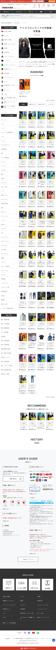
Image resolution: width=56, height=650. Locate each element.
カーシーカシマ (4, 216)
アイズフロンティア (5, 145)
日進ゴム (3, 224)
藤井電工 (3, 299)
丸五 (2, 232)
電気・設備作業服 (5, 340)
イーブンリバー (4, 283)
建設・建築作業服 (5, 319)
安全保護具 (6, 73)
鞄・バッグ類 (40, 613)
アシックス (3, 119)
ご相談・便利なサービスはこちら (28, 648)
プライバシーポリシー (45, 638)
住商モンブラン (4, 195)
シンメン (3, 220)
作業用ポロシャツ (8, 69)
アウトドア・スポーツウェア (9, 604)
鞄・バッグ (6, 90)
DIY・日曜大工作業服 (6, 353)
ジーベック (3, 165)
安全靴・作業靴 (7, 31)
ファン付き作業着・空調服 (9, 98)
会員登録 (7, 638)
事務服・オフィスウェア (9, 44)
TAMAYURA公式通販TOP (6, 22)
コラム (51, 11)
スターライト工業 (5, 287)
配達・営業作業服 (5, 344)
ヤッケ (5, 81)
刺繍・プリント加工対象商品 (9, 106)
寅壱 (2, 153)
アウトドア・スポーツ (9, 56)
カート (48, 7)
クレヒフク (3, 182)
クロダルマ (3, 170)
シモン (2, 136)
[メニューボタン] (53, 5)
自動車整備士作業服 (5, 348)
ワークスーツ (7, 60)
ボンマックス (4, 199)
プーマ (2, 128)
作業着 (38, 596)
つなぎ (5, 94)
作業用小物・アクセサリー (9, 86)
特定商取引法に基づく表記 (32, 638)
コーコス (3, 161)
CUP (2, 207)
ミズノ (2, 124)
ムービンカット (4, 237)
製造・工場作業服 (5, 323)
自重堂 (2, 258)
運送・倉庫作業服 (5, 361)
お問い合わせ (13, 478)
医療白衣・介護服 (5, 374)
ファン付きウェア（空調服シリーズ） (27, 618)
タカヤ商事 (3, 249)
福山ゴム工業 (4, 304)
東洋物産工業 (4, 291)
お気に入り (35, 7)
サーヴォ (3, 262)
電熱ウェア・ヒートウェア (9, 102)
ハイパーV (3, 228)
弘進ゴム (3, 295)
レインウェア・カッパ (9, 77)
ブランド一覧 (16, 22)
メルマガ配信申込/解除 (17, 638)
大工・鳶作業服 (4, 332)
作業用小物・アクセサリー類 (26, 613)
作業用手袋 (6, 52)
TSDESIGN (3, 149)
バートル (3, 140)
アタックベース (4, 270)
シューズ (6, 35)
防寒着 (5, 48)
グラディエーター (5, 241)
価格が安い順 (32, 104)
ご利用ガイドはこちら (28, 559)
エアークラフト (4, 253)
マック (2, 191)
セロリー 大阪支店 (5, 266)
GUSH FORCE (4, 203)
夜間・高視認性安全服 (6, 369)
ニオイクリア (4, 245)
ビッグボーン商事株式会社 (7, 308)
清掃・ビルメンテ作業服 (6, 365)
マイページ (44, 7)
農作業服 (3, 336)
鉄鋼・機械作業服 (5, 328)
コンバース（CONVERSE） (7, 132)
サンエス (3, 274)
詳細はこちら (6, 508)
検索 (39, 7)
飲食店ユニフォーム (5, 357)
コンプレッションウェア (9, 64)
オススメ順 (50, 104)
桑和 (2, 174)
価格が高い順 (41, 104)
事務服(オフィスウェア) (8, 600)
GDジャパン (4, 212)
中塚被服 (3, 278)
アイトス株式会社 (5, 157)
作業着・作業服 (7, 39)
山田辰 (2, 178)
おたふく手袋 (4, 186)
